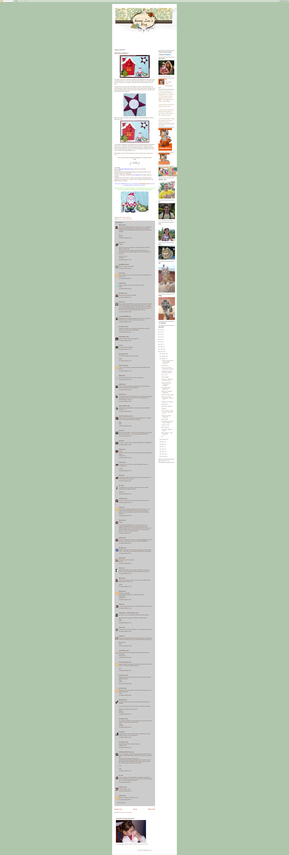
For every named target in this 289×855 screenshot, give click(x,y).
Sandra (121, 578)
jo (119, 345)
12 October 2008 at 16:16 (125, 321)
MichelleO (121, 699)
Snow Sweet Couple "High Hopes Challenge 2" (167, 422)
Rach (120, 568)
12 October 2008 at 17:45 (125, 379)
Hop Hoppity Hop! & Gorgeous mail (166, 388)
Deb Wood (121, 293)
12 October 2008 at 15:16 (125, 278)
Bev (120, 485)
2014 (161, 340)
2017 (161, 332)
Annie (120, 273)
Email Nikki (161, 125)
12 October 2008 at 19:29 (125, 401)
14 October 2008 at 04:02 (125, 791)
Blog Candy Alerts (165, 427)
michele (121, 394)
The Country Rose (123, 662)
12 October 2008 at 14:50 (125, 259)
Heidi (120, 604)
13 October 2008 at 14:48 (125, 645)
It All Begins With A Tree (125, 752)
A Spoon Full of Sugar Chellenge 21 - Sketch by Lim (167, 398)
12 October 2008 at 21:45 (125, 436)
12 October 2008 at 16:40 (125, 340)
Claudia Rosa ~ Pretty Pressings (127, 612)
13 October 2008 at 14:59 (125, 670)
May (163, 449)
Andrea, (121, 795)
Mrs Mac (121, 547)
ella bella (121, 688)
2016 (161, 335)
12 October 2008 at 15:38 (125, 288)
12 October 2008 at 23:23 (125, 480)
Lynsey (121, 449)
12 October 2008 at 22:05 (125, 457)
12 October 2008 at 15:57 (125, 297)
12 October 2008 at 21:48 (125, 444)
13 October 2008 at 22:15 (125, 747)
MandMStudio (122, 264)
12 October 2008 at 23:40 (125, 493)
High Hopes (129, 219)
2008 (161, 352)
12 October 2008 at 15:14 (125, 268)
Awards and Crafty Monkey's (167, 395)
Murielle (121, 591)
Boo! (162, 436)
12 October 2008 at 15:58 (125, 311)
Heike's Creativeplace (124, 416)
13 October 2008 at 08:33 (125, 563)
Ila (119, 775)
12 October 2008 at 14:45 (125, 237)
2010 (161, 347)
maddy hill (121, 498)
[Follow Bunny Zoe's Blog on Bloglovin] (164, 55)
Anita (120, 731)
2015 (161, 337)
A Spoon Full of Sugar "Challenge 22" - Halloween (166, 384)
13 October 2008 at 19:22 (125, 714)
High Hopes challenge (125, 79)
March (163, 454)
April (163, 451)
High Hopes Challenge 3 (166, 406)
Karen (120, 627)
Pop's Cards (122, 365)
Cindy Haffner (122, 336)
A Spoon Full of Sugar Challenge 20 (166, 416)
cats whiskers (122, 650)
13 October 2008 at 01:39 (125, 502)
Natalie (120, 375)
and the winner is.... (165, 404)
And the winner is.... (165, 366)
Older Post (151, 809)
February (164, 456)
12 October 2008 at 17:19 (125, 349)
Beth (120, 475)
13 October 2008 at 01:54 (125, 515)
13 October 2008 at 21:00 (125, 737)
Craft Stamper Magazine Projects (166, 430)
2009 (161, 349)
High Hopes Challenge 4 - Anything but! (167, 392)
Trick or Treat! (164, 375)
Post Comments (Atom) (126, 812)
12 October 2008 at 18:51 (125, 389)
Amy (120, 430)
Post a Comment (121, 802)
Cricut (119, 219)
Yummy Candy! (164, 419)
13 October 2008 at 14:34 (125, 631)
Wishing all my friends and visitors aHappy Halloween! (167, 362)
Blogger (150, 850)
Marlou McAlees (123, 405)
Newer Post (118, 809)
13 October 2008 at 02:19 (125, 543)
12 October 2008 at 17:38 (125, 370)
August (163, 442)
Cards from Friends (165, 425)
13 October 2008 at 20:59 (125, 727)
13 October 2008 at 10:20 (125, 573)
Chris (120, 301)
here (115, 154)
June (163, 447)
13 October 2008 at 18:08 (125, 683)
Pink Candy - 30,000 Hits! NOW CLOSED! (167, 380)
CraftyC (121, 283)
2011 (161, 344)
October (163, 359)
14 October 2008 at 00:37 (125, 782)
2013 (161, 342)
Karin (120, 242)
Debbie (121, 384)
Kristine (121, 520)
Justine (121, 462)
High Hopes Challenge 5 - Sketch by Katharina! (167, 372)
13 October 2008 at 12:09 (125, 599)
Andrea (121, 557)
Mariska (121, 225)
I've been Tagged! (164, 377)
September (164, 439)
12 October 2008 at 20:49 (125, 411)
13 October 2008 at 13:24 (125, 608)
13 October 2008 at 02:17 (125, 533)
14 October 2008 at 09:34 (125, 799)
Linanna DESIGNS (123, 316)
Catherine (121, 787)
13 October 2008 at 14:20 (125, 622)
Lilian (120, 507)
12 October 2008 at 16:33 (125, 332)
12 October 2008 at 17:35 (125, 360)
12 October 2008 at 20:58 (125, 425)
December (164, 354)
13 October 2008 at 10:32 (125, 586)
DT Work (124, 219)
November (164, 356)
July (163, 444)
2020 (161, 330)
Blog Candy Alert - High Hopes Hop (166, 433)
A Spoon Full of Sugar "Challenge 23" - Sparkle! (167, 368)
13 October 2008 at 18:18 (125, 695)
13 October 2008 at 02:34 (125, 553)
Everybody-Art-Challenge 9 (167, 402)
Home (135, 809)
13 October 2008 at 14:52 (125, 657)
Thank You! (163, 408)
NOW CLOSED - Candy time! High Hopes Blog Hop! (167, 412)
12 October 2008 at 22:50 (125, 470)
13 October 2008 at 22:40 (125, 770)
